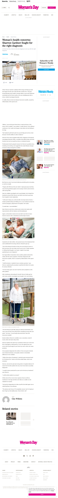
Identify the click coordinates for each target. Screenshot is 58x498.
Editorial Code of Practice (45, 461)
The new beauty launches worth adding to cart (49, 165)
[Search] (9, 7)
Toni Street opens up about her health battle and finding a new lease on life (49, 149)
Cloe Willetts (16, 54)
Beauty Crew (45, 477)
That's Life (18, 479)
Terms (19, 461)
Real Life (27, 15)
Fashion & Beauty (36, 15)
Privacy (13, 461)
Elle (44, 473)
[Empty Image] (40, 158)
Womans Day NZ (19, 473)
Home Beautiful (5, 473)
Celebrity (6, 15)
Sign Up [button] (51, 7)
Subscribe (44, 7)
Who (17, 475)
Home (3, 36)
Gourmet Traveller (33, 477)
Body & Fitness (13, 36)
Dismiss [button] (42, 494)
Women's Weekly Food (34, 473)
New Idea (17, 477)
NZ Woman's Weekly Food (34, 475)
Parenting (46, 15)
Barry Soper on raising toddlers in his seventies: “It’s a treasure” (49, 141)
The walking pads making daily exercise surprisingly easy (10, 422)
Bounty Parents (32, 479)
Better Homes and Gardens (7, 475)
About (6, 461)
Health (20, 15)
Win (52, 15)
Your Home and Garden (6, 477)
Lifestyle (13, 15)
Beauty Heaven (45, 475)
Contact (33, 461)
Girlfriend (45, 479)
